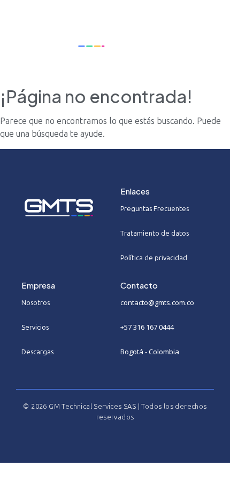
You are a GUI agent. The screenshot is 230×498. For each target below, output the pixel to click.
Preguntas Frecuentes (154, 209)
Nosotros (35, 303)
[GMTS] (63, 36)
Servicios (35, 327)
